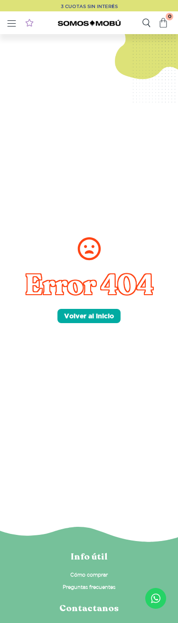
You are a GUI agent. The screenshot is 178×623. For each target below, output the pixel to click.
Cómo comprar (89, 575)
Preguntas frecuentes (89, 587)
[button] (12, 24)
